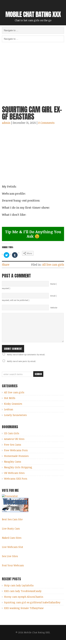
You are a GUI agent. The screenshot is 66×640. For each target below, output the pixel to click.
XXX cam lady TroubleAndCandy (23, 591)
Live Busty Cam (11, 528)
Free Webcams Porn (16, 450)
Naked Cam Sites (11, 537)
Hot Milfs (9, 398)
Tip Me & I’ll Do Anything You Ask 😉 (33, 234)
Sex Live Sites (10, 556)
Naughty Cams (12, 461)
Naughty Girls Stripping (18, 467)
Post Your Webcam (13, 565)
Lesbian (8, 409)
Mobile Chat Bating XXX (33, 14)
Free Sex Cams (12, 444)
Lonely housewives (15, 415)
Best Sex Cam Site (12, 519)
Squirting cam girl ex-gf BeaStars (32, 113)
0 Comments (46, 123)
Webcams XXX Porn (15, 478)
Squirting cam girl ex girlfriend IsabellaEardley (32, 602)
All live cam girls (53, 265)
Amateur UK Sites (14, 439)
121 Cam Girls (11, 433)
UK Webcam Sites (14, 473)
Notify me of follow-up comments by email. (26, 354)
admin (6, 123)
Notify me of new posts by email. (21, 361)
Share (5, 265)
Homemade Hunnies (16, 456)
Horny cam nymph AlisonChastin (23, 596)
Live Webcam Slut (12, 547)
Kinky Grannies (13, 403)
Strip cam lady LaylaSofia (18, 585)
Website (53, 307)
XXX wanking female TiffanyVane (24, 608)
